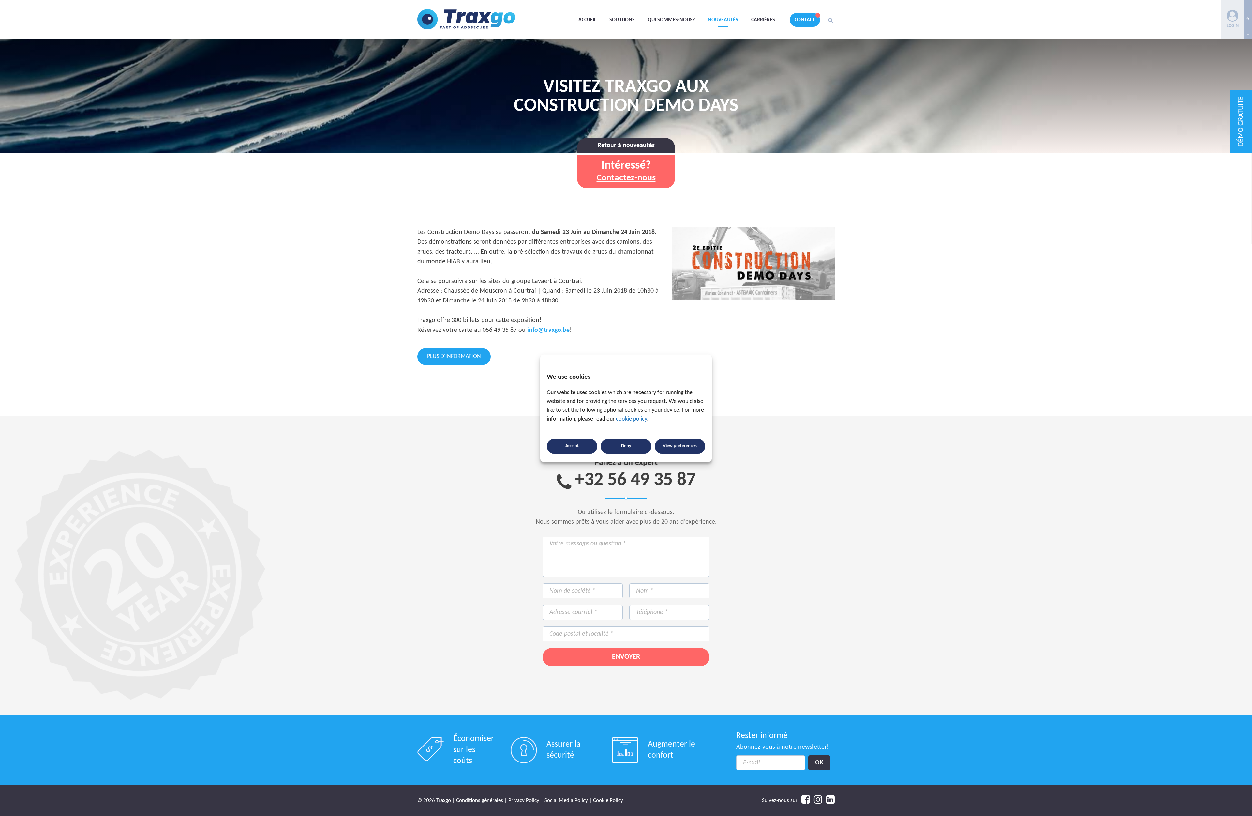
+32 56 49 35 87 (635, 480)
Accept (572, 446)
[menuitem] (1248, 19)
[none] (1248, 19)
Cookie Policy (608, 800)
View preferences (680, 446)
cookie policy (631, 419)
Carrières (763, 20)
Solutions (622, 20)
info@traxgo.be (548, 330)
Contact (805, 20)
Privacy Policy (523, 800)
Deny (626, 446)
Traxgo (466, 19)
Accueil (587, 20)
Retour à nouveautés (626, 145)
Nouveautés (723, 20)
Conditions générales (479, 800)
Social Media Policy (566, 800)
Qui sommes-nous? (671, 20)
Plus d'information (454, 356)
